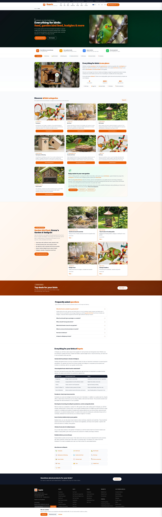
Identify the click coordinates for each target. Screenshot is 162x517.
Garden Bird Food (90, 500)
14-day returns (118, 500)
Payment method (118, 496)
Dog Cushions (61, 494)
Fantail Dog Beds (61, 496)
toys (121, 67)
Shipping (117, 498)
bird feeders (89, 69)
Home (35, 8)
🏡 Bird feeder (55, 56)
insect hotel (98, 177)
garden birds (104, 66)
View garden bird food (41, 254)
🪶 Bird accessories (119, 86)
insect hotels (97, 69)
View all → (124, 100)
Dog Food (60, 498)
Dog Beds (60, 492)
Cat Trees (75, 492)
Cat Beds (74, 502)
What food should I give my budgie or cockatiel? (68, 318)
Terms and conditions (119, 506)
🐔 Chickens (100, 56)
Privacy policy (118, 504)
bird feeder (106, 175)
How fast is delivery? (61, 332)
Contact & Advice (119, 492)
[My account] (102, 4)
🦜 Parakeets (38, 56)
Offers (116, 502)
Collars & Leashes (62, 504)
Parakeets (89, 492)
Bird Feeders (89, 496)
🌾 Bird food (46, 56)
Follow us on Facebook (39, 499)
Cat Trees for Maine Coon (78, 496)
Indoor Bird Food (90, 494)
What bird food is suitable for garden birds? (67, 309)
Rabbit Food (103, 492)
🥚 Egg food (93, 86)
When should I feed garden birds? (64, 321)
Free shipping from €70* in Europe (63, 1)
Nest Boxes (89, 498)
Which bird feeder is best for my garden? (66, 325)
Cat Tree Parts (76, 498)
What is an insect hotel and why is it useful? (67, 329)
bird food (115, 67)
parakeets (93, 66)
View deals (121, 287)
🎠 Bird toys (83, 56)
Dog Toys (60, 502)
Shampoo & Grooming (63, 506)
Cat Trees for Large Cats (78, 494)
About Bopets (118, 494)
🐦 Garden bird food (73, 56)
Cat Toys (74, 504)
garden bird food (78, 179)
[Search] (99, 4)
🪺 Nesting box (63, 56)
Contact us (117, 479)
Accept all (44, 514)
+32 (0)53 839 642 (38, 497)
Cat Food (74, 506)
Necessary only (52, 514)
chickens (92, 76)
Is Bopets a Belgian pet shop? (63, 336)
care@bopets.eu (46, 497)
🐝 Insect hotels (91, 56)
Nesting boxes (91, 189)
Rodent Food (104, 494)
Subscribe (53, 506)
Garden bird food (73, 189)
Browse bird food (40, 38)
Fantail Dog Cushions (105, 503)
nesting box (122, 66)
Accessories (103, 496)
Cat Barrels (75, 500)
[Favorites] (105, 4)
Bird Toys (89, 502)
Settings (60, 514)
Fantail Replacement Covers (107, 505)
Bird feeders (52, 38)
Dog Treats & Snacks (62, 500)
